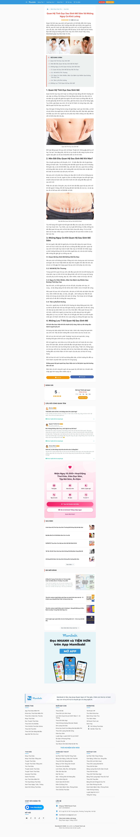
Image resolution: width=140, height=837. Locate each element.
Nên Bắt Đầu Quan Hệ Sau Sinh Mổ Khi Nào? (70, 221)
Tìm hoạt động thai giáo (33, 782)
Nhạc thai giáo (30, 718)
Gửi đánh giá (83, 397)
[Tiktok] (39, 818)
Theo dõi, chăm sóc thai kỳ (34, 716)
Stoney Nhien (54, 446)
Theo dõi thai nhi (30, 729)
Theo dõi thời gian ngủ (94, 774)
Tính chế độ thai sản (62, 789)
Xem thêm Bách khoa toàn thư (69, 628)
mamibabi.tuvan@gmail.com (68, 815)
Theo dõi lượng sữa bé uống (65, 731)
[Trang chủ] (47, 9)
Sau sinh (66, 9)
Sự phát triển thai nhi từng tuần (66, 756)
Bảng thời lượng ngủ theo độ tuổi (98, 776)
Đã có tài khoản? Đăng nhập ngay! (71, 510)
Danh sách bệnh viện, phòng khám (67, 787)
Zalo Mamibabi (36, 807)
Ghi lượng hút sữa (61, 725)
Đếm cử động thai (61, 784)
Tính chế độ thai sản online (34, 726)
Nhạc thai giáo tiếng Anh (33, 758)
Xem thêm (69, 564)
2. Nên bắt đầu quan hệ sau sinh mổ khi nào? (63, 64)
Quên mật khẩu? (70, 514)
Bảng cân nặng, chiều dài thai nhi (67, 758)
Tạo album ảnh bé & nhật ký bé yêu (67, 744)
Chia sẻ (82, 377)
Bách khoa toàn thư (56, 9)
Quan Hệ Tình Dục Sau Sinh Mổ (70, 146)
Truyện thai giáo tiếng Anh (33, 764)
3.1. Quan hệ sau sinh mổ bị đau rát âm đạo (65, 69)
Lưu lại (59, 377)
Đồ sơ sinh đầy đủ (61, 779)
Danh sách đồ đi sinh (62, 782)
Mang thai (41, 2)
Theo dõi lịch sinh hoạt (63, 713)
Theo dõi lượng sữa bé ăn (95, 764)
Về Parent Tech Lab (92, 721)
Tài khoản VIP (91, 711)
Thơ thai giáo (29, 766)
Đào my (52, 408)
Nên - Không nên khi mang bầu (65, 776)
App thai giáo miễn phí (32, 711)
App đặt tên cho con (31, 734)
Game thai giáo (30, 776)
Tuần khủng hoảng (93, 789)
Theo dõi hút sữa (92, 771)
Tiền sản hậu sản (61, 771)
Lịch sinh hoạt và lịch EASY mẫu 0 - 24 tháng (68, 717)
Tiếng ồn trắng (91, 795)
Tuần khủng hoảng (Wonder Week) (67, 723)
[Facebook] (30, 818)
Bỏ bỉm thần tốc (95, 729)
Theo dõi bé (59, 711)
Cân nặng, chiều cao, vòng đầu (97, 758)
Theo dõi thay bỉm (92, 779)
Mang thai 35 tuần (52, 409)
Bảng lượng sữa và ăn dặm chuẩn (97, 769)
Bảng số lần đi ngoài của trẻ (96, 782)
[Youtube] (26, 818)
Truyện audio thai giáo (32, 769)
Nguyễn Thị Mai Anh (56, 423)
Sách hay (89, 723)
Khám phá (60, 2)
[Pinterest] (43, 818)
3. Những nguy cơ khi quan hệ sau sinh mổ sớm (64, 66)
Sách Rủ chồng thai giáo (33, 787)
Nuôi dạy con (50, 2)
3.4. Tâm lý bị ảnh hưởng (59, 80)
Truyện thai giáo (30, 761)
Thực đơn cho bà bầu (32, 723)
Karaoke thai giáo (30, 774)
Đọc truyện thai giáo (31, 721)
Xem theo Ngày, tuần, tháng (34, 784)
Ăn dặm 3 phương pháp (63, 738)
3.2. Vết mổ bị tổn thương (59, 72)
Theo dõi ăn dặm (92, 766)
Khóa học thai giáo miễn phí (34, 713)
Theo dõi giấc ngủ (61, 720)
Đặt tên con (60, 774)
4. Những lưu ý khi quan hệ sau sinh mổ (62, 83)
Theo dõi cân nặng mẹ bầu (33, 731)
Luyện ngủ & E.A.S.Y (93, 792)
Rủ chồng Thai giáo (96, 726)
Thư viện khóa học (93, 713)
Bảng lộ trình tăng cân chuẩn (65, 764)
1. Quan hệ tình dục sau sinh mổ (59, 61)
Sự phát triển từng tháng (95, 756)
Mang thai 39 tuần (52, 447)
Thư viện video (91, 718)
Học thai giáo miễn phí (32, 779)
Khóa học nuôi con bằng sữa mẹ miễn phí (69, 728)
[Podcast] (35, 818)
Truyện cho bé (60, 741)
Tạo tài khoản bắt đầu (71, 504)
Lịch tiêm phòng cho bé (94, 784)
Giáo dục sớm (60, 733)
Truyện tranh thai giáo (32, 771)
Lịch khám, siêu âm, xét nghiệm (66, 769)
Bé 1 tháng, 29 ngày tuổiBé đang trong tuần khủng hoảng (56, 426)
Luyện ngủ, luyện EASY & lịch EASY (67, 736)
